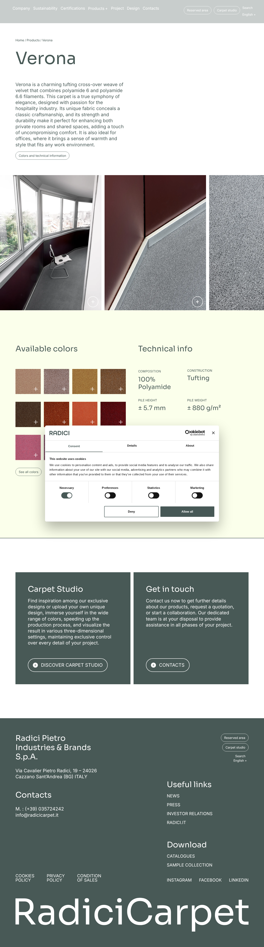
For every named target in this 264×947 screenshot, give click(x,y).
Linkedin (239, 880)
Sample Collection (189, 865)
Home (19, 40)
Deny (131, 511)
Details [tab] (132, 445)
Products (96, 8)
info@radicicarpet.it (36, 815)
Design (133, 8)
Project (117, 8)
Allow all (187, 511)
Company (21, 8)
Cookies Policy (24, 878)
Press (173, 805)
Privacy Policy (56, 878)
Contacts (151, 8)
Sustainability (45, 8)
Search (247, 7)
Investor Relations (189, 813)
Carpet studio (227, 10)
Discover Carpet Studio (72, 665)
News (173, 796)
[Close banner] (213, 433)
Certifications (73, 8)
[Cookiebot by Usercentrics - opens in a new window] (188, 433)
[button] (250, 14)
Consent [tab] (74, 446)
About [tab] (190, 445)
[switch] (110, 495)
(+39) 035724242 (44, 809)
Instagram (179, 880)
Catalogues (181, 856)
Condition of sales (89, 878)
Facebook (210, 880)
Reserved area (197, 10)
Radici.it (176, 822)
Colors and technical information (42, 156)
